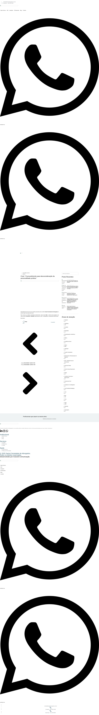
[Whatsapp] (7, 431)
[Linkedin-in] (1, 431)
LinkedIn (32, 316)
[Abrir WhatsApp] (96, 712)
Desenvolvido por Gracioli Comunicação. (15, 457)
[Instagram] (4, 431)
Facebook (28, 316)
